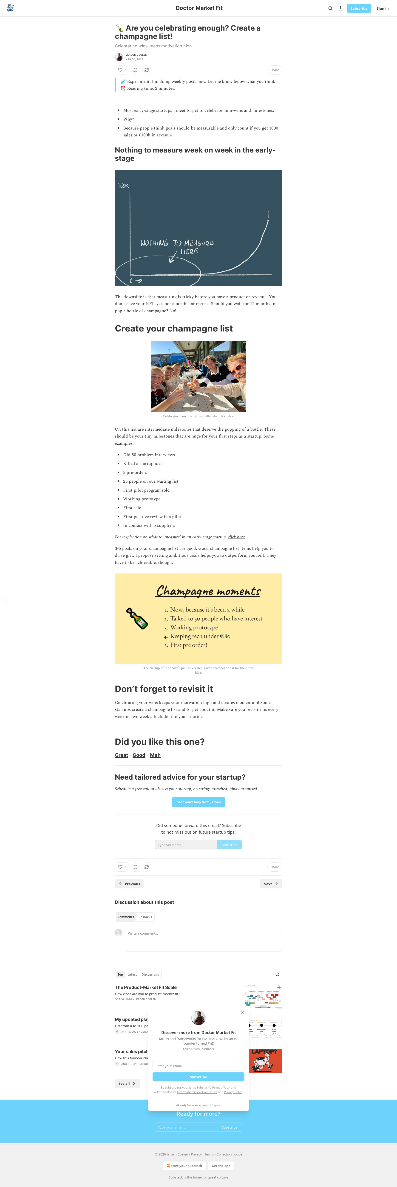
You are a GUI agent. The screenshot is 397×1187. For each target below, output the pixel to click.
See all (124, 1083)
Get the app (221, 1166)
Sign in (383, 8)
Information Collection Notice (197, 1092)
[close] (242, 1012)
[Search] (330, 8)
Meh (155, 755)
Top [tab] (120, 974)
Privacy (196, 1154)
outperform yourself (244, 555)
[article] (198, 997)
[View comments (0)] (135, 70)
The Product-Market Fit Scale (146, 987)
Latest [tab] (132, 974)
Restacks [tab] (145, 917)
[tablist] (135, 917)
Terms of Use (221, 1087)
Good (139, 755)
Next (268, 884)
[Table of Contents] (5, 593)
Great (121, 755)
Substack (176, 1177)
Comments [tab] (126, 917)
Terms (209, 1154)
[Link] (108, 154)
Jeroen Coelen (136, 54)
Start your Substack (186, 1166)
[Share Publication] (340, 8)
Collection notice (229, 1154)
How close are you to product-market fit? (147, 993)
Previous (132, 884)
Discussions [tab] (150, 974)
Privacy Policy (233, 1092)
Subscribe (359, 8)
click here (236, 537)
